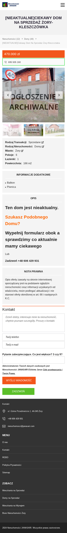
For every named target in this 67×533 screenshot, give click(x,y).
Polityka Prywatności (11, 465)
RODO (5, 457)
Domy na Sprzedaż (11, 498)
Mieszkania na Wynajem (13, 505)
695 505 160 (14, 62)
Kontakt (5, 450)
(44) (29, 39)
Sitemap (6, 472)
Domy (38, 146)
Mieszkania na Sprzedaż (13, 490)
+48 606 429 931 (15, 419)
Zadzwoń (18, 391)
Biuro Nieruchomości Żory (14, 513)
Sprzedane (35, 142)
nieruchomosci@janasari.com (21, 426)
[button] (59, 95)
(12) (11, 39)
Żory (18, 150)
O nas (5, 442)
